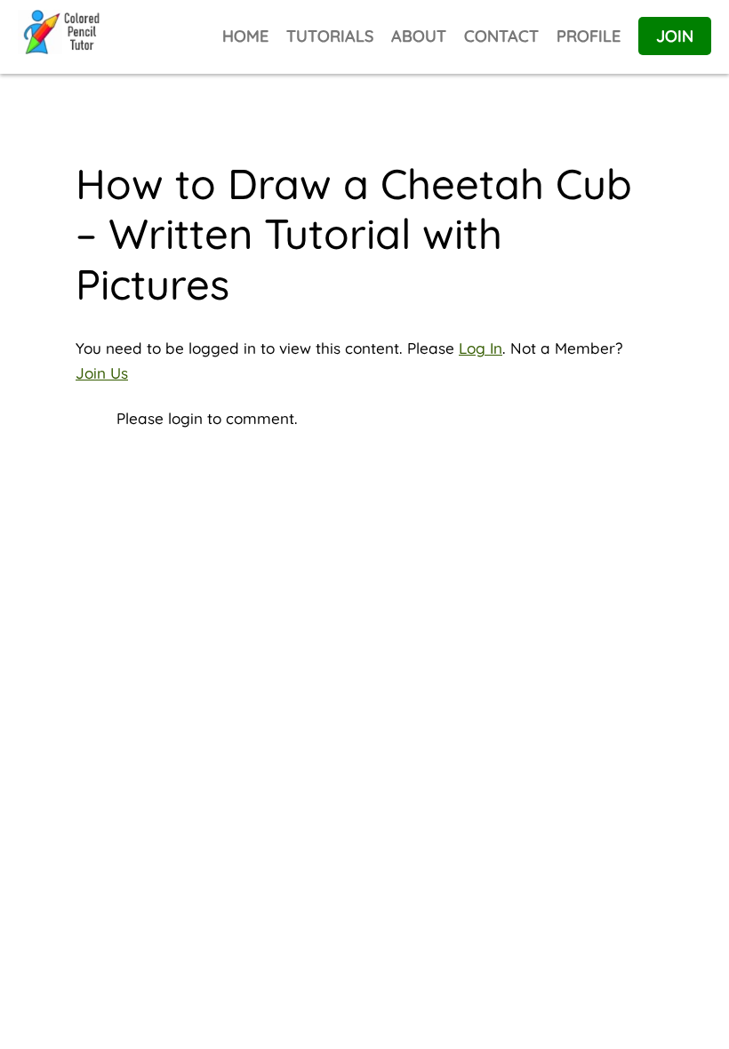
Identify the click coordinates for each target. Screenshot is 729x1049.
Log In (480, 348)
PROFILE (589, 36)
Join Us (102, 373)
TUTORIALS (329, 36)
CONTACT (501, 36)
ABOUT (418, 36)
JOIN (674, 36)
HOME (245, 36)
